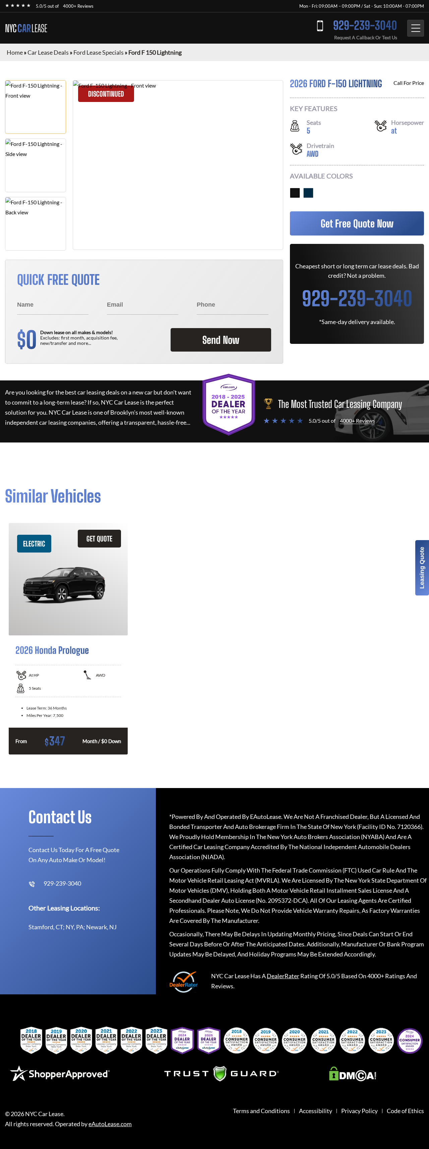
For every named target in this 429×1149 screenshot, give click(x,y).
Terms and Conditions (261, 1111)
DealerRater (283, 976)
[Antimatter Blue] (308, 193)
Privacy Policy (359, 1111)
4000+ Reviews (78, 6)
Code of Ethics (405, 1111)
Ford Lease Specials (98, 52)
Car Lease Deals (48, 52)
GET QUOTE (99, 538)
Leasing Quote (422, 568)
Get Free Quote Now (357, 223)
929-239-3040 (365, 25)
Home (15, 52)
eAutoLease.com (110, 1124)
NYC (26, 28)
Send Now (220, 340)
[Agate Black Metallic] (295, 193)
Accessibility (315, 1111)
